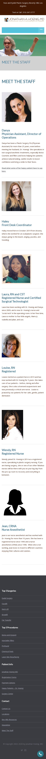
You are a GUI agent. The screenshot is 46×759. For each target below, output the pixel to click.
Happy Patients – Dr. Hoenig (12, 688)
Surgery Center (7, 694)
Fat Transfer (6, 620)
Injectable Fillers (8, 640)
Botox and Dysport (9, 635)
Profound (5, 646)
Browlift (5, 615)
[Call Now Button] (40, 754)
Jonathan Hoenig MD (10, 672)
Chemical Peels (7, 651)
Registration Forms (9, 677)
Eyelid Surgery (7, 598)
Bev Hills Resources (9, 719)
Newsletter (6, 725)
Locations (5, 714)
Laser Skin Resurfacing (10, 657)
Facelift (4, 604)
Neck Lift (5, 609)
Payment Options (8, 683)
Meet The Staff (7, 730)
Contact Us (6, 708)
